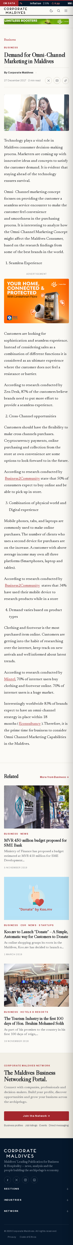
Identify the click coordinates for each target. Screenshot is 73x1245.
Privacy (12, 1237)
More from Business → (54, 777)
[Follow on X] (16, 1179)
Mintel (9, 679)
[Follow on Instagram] (25, 1179)
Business (10, 39)
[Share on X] (48, 80)
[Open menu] (66, 11)
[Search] (59, 11)
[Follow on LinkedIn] (34, 1179)
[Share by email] (57, 80)
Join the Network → (36, 1116)
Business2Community (22, 479)
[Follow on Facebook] (7, 1179)
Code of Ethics (28, 1237)
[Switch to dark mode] (51, 11)
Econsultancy (30, 724)
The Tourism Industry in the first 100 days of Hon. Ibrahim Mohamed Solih (34, 1021)
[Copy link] (65, 80)
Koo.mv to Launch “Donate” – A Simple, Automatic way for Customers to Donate (36, 934)
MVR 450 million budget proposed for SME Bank (35, 843)
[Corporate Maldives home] (15, 11)
